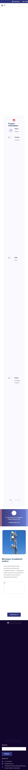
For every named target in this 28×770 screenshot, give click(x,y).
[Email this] (10, 500)
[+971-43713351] (3, 761)
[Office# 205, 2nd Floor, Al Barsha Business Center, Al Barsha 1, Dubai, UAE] (3, 767)
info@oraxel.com (14, 522)
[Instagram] (8, 1)
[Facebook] (2, 1)
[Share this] (14, 500)
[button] (16, 1)
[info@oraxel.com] (3, 763)
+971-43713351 (8, 761)
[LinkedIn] (11, 1)
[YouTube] (5, 1)
